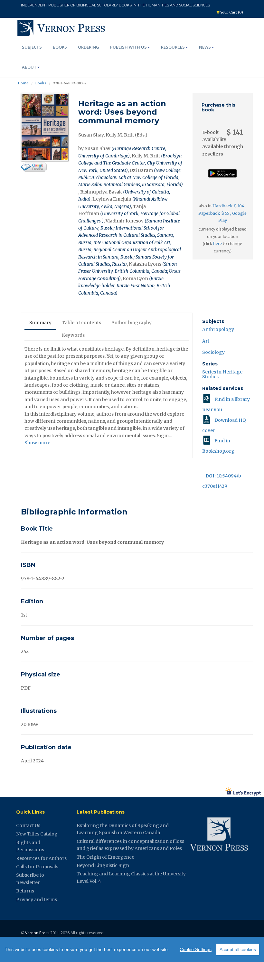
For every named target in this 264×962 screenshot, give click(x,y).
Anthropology (218, 329)
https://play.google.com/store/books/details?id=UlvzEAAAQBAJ (222, 180)
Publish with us (128, 47)
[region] (132, 949)
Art (205, 341)
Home (23, 83)
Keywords (73, 335)
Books (60, 47)
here (217, 243)
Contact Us (28, 825)
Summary (40, 322)
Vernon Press (37, 933)
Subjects (32, 47)
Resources (173, 47)
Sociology (213, 352)
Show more (37, 443)
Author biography (131, 322)
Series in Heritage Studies (222, 374)
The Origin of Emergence (105, 857)
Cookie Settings (196, 949)
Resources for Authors (41, 858)
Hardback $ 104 (228, 205)
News (205, 47)
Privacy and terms (36, 899)
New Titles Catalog (37, 834)
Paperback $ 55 (214, 213)
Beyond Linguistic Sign (103, 865)
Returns (25, 891)
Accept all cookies (238, 949)
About (29, 67)
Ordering (88, 47)
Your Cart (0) (231, 12)
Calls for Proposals (37, 867)
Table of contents (81, 322)
